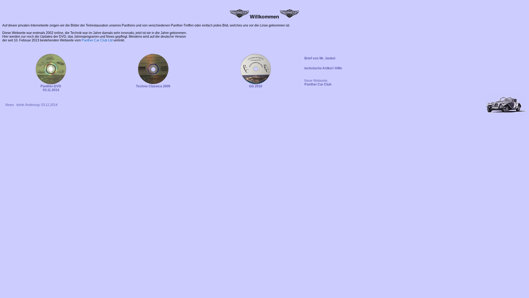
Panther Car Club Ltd (97, 40)
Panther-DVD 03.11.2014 (51, 88)
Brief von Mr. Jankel (319, 58)
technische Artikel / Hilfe (323, 68)
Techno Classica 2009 (153, 86)
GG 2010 (255, 86)
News (9, 105)
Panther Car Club (317, 84)
